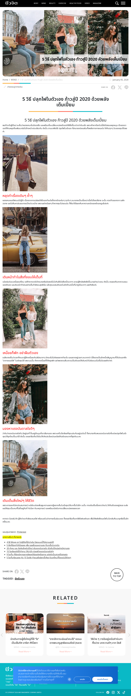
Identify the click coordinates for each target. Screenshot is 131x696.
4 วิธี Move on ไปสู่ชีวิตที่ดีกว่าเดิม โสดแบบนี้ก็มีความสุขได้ (30, 542)
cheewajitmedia (14, 86)
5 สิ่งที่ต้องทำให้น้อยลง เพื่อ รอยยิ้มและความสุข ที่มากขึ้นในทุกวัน (33, 545)
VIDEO (87, 3)
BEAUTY (52, 3)
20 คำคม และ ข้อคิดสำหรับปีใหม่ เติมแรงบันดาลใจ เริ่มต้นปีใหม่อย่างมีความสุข (38, 548)
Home (5, 79)
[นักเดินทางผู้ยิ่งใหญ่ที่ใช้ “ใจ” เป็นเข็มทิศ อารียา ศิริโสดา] (24, 634)
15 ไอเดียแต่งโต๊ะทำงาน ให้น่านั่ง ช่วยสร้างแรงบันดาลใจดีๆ (30, 551)
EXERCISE (62, 3)
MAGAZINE (97, 3)
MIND (44, 3)
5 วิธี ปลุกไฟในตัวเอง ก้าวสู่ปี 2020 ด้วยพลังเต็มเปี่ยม (41, 79)
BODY (36, 3)
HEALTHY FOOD (75, 3)
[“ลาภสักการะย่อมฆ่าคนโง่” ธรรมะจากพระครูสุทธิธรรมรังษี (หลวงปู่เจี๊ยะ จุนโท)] (65, 634)
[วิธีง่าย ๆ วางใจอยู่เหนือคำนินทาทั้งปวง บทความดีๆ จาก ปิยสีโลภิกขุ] (106, 634)
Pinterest (21, 532)
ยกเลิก (82, 679)
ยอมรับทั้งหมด (102, 679)
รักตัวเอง (19, 579)
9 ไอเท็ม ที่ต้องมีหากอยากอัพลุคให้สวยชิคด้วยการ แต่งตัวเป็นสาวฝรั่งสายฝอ (37, 554)
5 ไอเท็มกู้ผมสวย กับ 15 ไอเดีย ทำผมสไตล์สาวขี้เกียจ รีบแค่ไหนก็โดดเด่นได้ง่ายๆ (39, 557)
